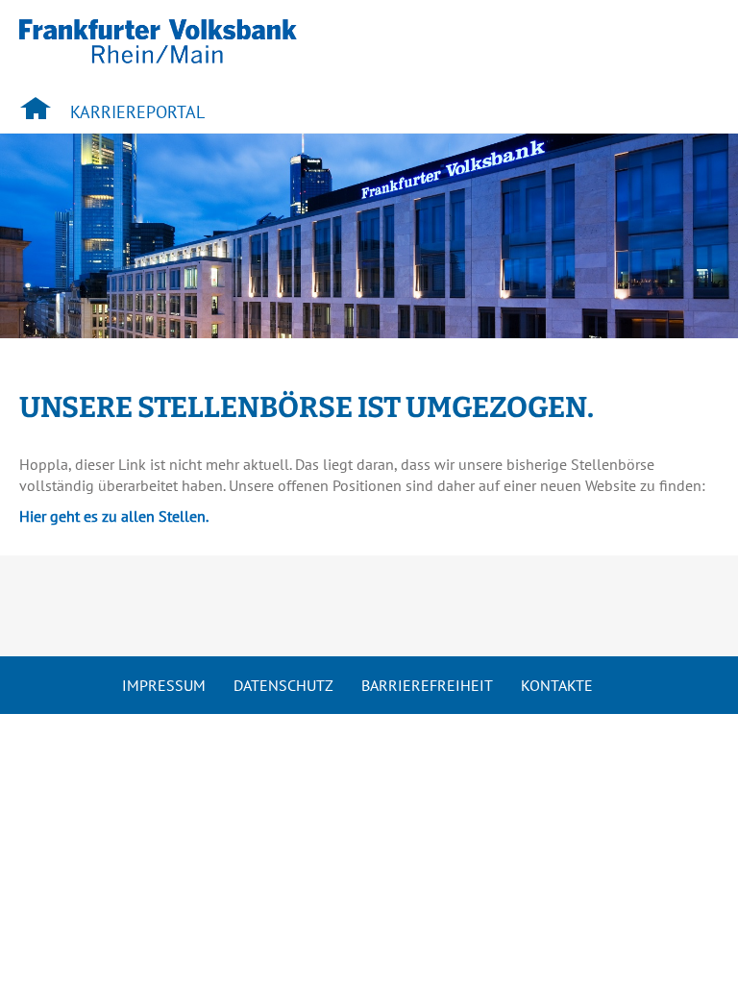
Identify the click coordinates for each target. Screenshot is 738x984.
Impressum (164, 685)
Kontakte (557, 685)
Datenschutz (283, 685)
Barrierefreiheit (427, 685)
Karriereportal (137, 112)
